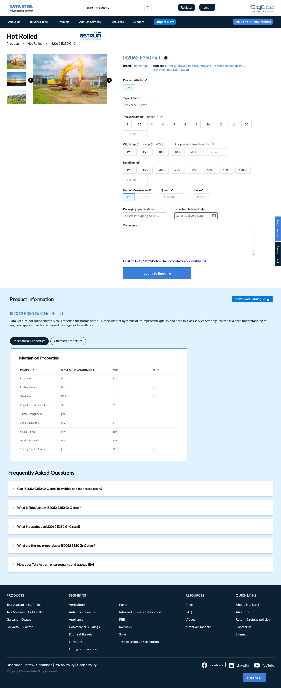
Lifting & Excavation (83, 649)
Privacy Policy (64, 665)
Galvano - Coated (19, 619)
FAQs (190, 612)
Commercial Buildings (84, 627)
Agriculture (77, 604)
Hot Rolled (35, 43)
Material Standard (198, 627)
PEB (122, 619)
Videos (190, 619)
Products (13, 43)
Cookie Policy (86, 665)
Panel (123, 604)
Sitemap (241, 634)
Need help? (254, 677)
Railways (125, 627)
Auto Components (82, 612)
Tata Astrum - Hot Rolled (24, 604)
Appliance (76, 619)
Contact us (243, 627)
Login (207, 7)
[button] (58, 369)
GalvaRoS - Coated (20, 627)
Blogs (189, 604)
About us (242, 612)
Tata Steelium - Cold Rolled (25, 612)
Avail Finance (278, 228)
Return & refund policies (253, 619)
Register (187, 7)
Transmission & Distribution (139, 642)
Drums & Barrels (80, 634)
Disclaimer (14, 665)
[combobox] (142, 105)
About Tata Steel (247, 604)
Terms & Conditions (38, 665)
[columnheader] (38, 369)
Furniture (75, 642)
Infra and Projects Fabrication (140, 612)
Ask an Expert (278, 254)
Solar (122, 634)
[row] (98, 378)
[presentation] (30, 80)
